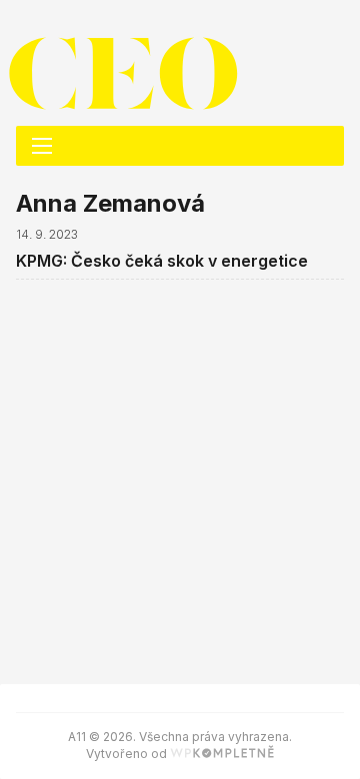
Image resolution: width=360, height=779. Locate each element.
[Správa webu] (222, 753)
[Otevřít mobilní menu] (42, 146)
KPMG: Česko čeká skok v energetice (162, 261)
